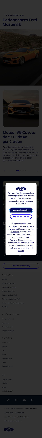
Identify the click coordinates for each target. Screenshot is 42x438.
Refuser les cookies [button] (21, 216)
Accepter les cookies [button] (21, 210)
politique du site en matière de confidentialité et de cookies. (21, 248)
